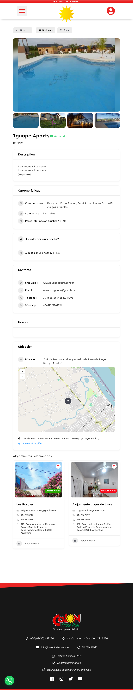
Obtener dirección (32, 443)
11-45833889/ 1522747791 (58, 297)
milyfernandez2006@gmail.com (38, 510)
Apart (20, 142)
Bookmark (47, 30)
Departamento (32, 543)
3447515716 (27, 515)
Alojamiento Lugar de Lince (92, 504)
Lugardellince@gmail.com (91, 510)
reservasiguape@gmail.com (59, 290)
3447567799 (83, 515)
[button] (22, 11)
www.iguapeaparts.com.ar (58, 282)
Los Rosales (25, 504)
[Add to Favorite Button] (58, 466)
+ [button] (22, 371)
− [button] (22, 376)
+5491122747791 (52, 305)
